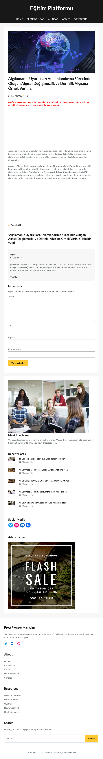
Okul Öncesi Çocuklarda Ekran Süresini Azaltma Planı (43, 469)
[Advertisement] (51, 126)
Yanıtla (13, 276)
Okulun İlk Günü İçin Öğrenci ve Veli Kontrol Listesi (42, 502)
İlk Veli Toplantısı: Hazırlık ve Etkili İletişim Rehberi (42, 458)
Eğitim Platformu (51, 8)
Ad (9, 325)
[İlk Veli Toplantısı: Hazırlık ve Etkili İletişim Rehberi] (12, 459)
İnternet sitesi (14, 349)
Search (91, 738)
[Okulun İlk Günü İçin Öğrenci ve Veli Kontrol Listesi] (12, 503)
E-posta (11, 337)
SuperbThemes (69, 752)
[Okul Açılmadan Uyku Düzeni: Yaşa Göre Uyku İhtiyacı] (12, 481)
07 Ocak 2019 (16, 258)
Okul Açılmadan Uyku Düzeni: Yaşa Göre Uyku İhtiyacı (44, 480)
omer (27, 95)
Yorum (12, 296)
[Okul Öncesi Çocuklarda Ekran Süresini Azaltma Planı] (12, 470)
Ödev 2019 (15, 225)
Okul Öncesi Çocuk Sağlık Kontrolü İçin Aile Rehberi (43, 491)
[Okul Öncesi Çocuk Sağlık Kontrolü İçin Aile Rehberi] (12, 492)
